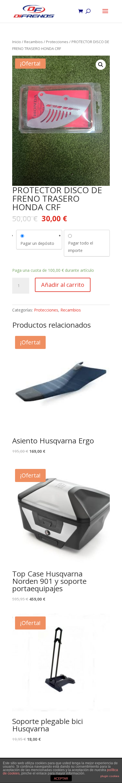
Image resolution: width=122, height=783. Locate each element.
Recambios (33, 41)
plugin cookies (109, 776)
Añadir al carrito (62, 285)
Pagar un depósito (37, 243)
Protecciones (57, 41)
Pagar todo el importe (80, 246)
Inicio (16, 41)
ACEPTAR (61, 778)
